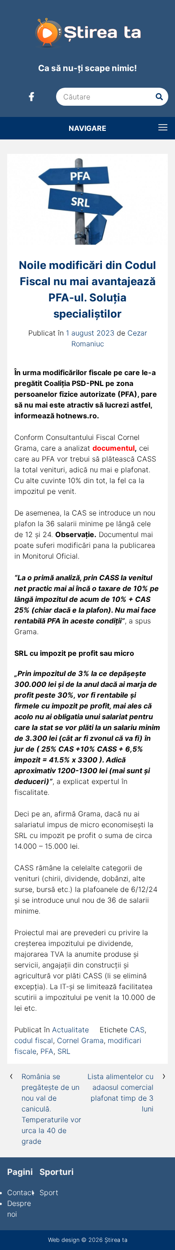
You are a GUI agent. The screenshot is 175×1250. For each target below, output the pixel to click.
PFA (46, 1051)
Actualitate (70, 1029)
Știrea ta (116, 1240)
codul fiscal (33, 1040)
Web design (63, 1240)
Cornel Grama (80, 1040)
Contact (20, 1192)
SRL (63, 1051)
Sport (48, 1192)
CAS (137, 1029)
